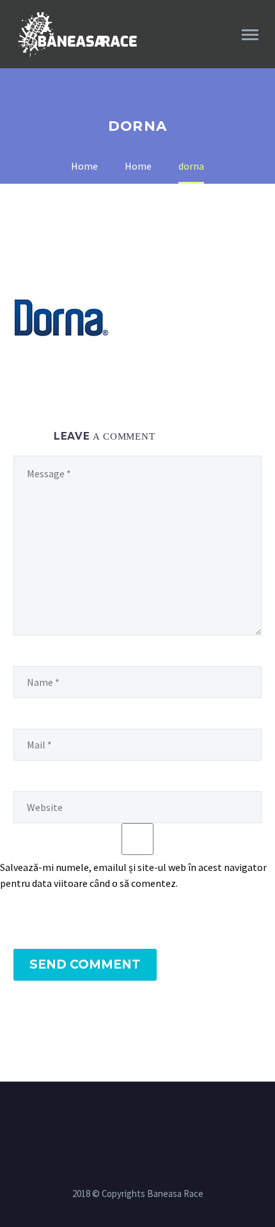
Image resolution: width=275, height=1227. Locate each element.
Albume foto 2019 (216, 52)
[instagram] (146, 1117)
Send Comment (85, 964)
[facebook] (129, 1117)
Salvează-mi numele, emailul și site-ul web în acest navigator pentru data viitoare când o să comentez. (133, 875)
